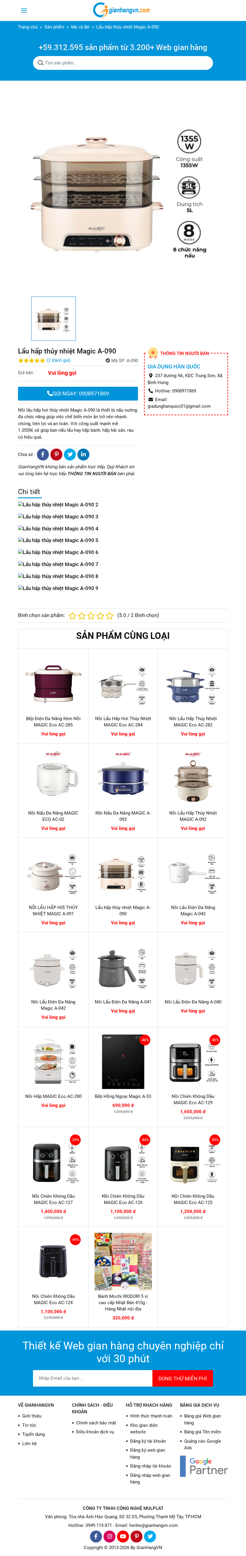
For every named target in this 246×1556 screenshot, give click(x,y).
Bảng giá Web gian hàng (202, 1419)
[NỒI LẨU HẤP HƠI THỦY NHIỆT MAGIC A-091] (53, 873)
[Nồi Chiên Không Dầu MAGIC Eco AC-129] (193, 1062)
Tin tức (29, 1425)
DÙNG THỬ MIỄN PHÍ (182, 1379)
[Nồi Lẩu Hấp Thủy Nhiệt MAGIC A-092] (193, 778)
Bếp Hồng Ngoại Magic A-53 (123, 1096)
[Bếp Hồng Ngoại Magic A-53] (123, 1062)
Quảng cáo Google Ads (202, 1444)
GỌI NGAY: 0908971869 (80, 393)
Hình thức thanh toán (151, 1416)
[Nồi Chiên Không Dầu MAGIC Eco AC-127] (53, 1162)
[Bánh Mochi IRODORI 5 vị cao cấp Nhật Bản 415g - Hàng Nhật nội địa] (123, 1261)
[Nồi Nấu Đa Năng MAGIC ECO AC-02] (53, 778)
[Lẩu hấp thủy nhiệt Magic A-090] (123, 873)
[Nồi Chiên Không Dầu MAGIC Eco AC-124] (53, 1261)
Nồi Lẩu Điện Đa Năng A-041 (123, 1002)
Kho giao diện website (144, 1429)
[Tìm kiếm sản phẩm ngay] (41, 63)
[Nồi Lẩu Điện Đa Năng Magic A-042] (53, 967)
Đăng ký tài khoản (148, 1441)
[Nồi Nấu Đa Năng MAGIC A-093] (123, 778)
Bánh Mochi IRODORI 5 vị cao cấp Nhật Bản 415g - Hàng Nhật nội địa (123, 1303)
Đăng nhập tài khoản (150, 1466)
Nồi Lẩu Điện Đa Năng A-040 (193, 1002)
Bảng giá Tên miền (202, 1432)
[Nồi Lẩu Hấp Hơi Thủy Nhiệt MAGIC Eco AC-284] (123, 684)
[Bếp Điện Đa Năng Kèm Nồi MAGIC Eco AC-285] (53, 684)
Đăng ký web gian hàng (147, 1453)
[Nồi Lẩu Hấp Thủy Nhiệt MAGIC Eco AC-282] (193, 684)
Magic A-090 (82, 410)
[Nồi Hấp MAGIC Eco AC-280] (53, 1062)
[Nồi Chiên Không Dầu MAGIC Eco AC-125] (193, 1162)
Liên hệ (29, 1443)
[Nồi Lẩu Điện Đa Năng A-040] (193, 967)
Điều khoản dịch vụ (95, 1432)
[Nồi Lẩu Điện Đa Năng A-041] (123, 967)
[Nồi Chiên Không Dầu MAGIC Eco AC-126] (123, 1162)
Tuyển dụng (33, 1434)
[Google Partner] (204, 1466)
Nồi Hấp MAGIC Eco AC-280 (53, 1096)
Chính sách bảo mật (96, 1423)
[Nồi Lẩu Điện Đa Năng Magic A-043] (193, 873)
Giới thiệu (31, 1416)
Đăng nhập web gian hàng (150, 1479)
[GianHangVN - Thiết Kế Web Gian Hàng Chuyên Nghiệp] (123, 10)
